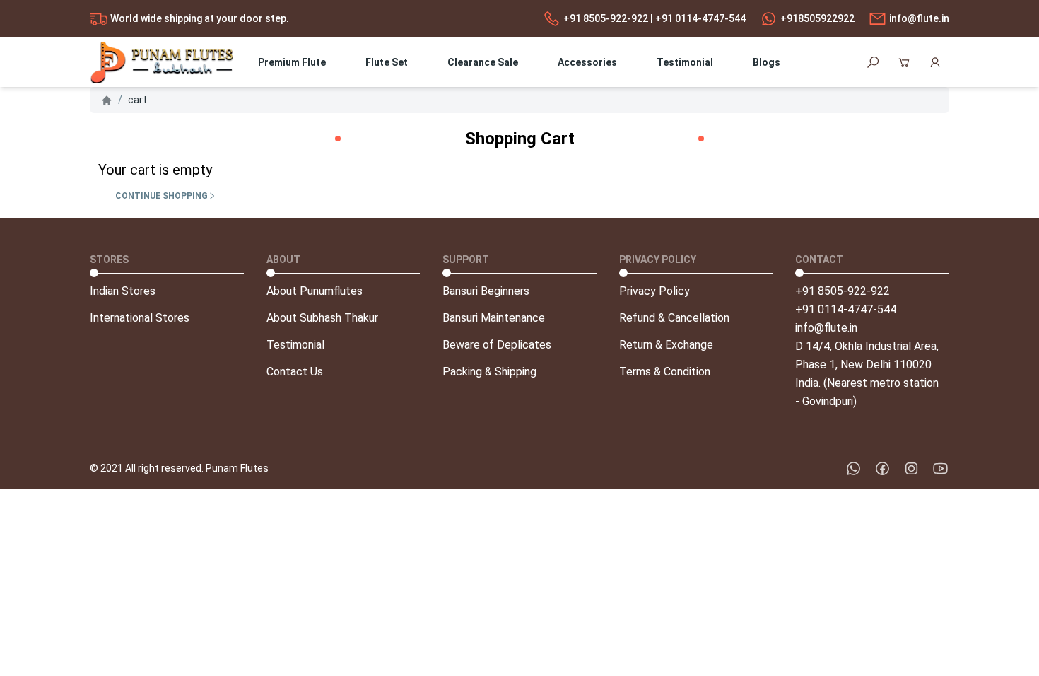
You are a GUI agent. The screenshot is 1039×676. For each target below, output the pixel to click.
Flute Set (386, 62)
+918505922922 (817, 18)
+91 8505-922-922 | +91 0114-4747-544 (654, 18)
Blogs (766, 62)
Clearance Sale (482, 62)
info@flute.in (919, 18)
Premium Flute (292, 62)
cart (137, 99)
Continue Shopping (161, 196)
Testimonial (685, 62)
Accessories (587, 62)
